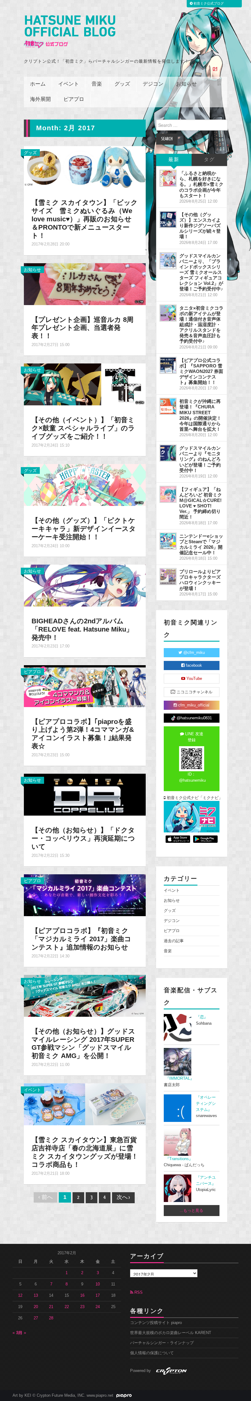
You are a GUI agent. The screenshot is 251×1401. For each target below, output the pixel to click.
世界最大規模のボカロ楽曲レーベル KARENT (170, 1333)
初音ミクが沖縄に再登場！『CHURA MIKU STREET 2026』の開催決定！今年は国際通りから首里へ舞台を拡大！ (200, 415)
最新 (173, 159)
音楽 (97, 84)
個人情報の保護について (152, 1353)
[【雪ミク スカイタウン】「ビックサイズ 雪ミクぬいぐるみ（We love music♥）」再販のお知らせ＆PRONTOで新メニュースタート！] (85, 166)
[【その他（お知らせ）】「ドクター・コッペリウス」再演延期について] (85, 794)
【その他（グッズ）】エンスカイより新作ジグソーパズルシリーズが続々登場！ (200, 225)
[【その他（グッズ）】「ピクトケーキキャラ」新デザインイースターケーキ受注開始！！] (85, 484)
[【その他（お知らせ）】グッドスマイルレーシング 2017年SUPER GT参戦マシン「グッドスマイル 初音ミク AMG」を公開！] (85, 995)
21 (51, 1307)
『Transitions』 (179, 1159)
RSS (138, 1292)
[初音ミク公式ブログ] (69, 32)
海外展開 (40, 99)
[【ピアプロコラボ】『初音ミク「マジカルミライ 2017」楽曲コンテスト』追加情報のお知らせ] (85, 894)
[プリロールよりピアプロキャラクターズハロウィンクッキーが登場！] (168, 576)
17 (98, 1295)
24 (98, 1307)
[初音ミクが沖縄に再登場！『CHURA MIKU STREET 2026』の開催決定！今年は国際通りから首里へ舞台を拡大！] (168, 406)
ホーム (38, 84)
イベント (68, 84)
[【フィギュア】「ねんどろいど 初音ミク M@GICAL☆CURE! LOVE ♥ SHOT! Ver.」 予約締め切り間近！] (168, 494)
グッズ (122, 84)
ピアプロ (73, 99)
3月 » (21, 1333)
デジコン (153, 84)
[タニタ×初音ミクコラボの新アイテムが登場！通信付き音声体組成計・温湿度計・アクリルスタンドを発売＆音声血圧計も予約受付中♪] (168, 313)
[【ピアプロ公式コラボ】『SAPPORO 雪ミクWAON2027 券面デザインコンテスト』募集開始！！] (168, 365)
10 (98, 1284)
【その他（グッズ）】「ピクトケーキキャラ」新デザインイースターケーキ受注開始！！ (84, 529)
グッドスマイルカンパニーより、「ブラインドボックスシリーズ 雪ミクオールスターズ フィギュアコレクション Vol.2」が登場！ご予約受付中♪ (201, 272)
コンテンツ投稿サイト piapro (156, 1323)
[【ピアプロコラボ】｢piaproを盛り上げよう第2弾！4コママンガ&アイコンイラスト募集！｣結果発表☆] (85, 685)
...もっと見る (191, 1210)
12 (20, 1295)
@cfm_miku (193, 653)
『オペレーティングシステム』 (206, 1103)
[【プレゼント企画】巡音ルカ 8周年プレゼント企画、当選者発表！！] (85, 283)
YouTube (193, 679)
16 (82, 1295)
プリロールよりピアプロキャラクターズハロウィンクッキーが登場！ (200, 580)
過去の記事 (174, 941)
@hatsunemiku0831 (193, 718)
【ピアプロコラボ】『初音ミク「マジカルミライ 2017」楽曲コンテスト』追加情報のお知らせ (81, 939)
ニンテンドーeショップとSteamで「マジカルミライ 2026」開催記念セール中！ (201, 544)
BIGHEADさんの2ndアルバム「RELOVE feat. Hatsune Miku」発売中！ (82, 629)
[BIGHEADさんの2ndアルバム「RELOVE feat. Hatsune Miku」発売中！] (85, 585)
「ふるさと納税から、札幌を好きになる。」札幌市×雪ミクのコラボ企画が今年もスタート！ (201, 184)
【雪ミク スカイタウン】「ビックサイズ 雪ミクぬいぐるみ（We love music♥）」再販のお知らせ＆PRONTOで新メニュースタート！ (85, 219)
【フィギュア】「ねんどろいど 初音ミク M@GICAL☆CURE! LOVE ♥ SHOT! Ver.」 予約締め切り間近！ (200, 503)
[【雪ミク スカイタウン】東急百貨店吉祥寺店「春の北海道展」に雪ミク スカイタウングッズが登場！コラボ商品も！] (85, 1103)
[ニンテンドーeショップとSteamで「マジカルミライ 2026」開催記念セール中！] (168, 541)
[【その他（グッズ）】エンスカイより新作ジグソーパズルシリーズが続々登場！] (168, 219)
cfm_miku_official (193, 705)
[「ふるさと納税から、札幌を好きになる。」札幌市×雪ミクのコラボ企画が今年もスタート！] (168, 178)
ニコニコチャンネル (193, 692)
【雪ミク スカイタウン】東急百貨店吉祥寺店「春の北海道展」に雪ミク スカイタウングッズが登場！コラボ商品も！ (85, 1152)
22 (67, 1307)
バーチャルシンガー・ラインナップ (162, 1343)
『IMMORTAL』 (179, 1078)
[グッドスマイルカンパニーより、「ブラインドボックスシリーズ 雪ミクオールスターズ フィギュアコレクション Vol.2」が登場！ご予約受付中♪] (168, 260)
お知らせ (186, 84)
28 (51, 1318)
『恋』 (202, 1017)
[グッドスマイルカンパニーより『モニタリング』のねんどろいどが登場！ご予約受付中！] (168, 453)
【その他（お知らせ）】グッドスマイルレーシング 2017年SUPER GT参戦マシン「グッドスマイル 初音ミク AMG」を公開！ (83, 1043)
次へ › (123, 1197)
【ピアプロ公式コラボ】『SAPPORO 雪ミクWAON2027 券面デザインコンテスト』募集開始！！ (201, 371)
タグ (209, 159)
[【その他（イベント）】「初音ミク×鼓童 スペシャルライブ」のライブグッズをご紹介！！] (85, 384)
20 (36, 1307)
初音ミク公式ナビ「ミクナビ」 (192, 798)
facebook (193, 665)
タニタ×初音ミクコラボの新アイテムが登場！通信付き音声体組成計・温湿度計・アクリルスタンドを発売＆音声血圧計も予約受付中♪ (201, 324)
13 (36, 1295)
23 (82, 1307)
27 (36, 1318)
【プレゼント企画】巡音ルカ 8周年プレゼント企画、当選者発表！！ (82, 328)
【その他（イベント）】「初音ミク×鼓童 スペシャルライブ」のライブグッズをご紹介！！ (83, 428)
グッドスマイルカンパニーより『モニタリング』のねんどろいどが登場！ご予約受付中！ (200, 459)
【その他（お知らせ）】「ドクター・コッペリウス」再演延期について (83, 838)
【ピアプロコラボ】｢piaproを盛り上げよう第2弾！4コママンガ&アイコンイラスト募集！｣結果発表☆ (83, 734)
